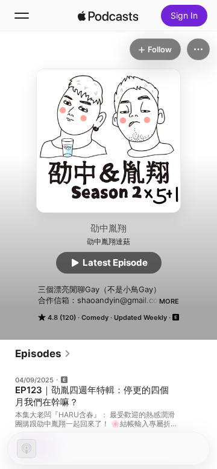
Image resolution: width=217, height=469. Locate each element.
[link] (43, 353)
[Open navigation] (21, 15)
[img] (108, 16)
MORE (169, 301)
